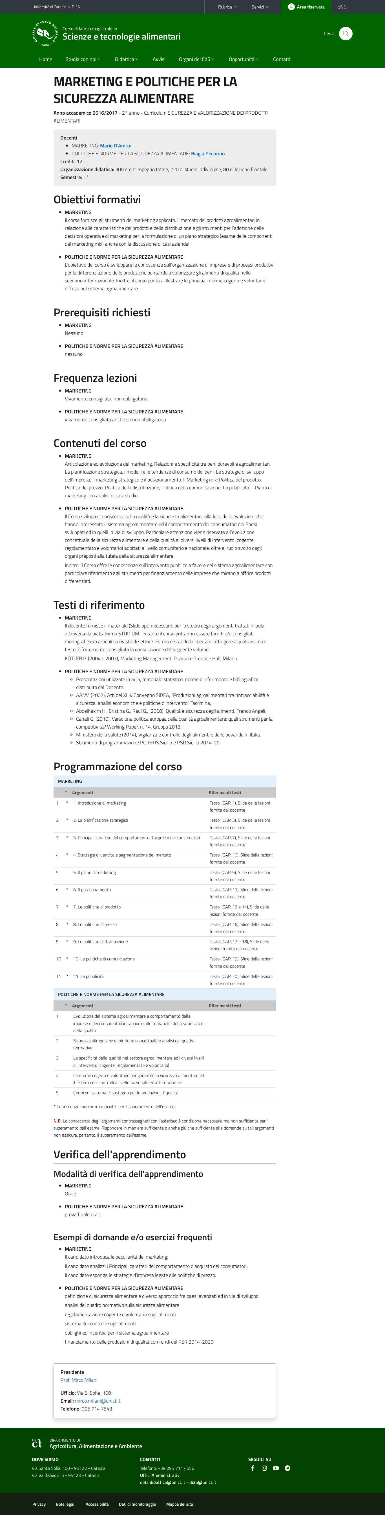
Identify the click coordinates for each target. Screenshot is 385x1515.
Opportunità (242, 59)
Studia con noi (81, 59)
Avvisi (159, 59)
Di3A (76, 7)
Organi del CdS (194, 59)
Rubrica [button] (225, 6)
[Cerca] (346, 33)
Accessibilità (97, 1504)
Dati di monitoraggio (137, 1504)
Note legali (66, 1504)
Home (45, 59)
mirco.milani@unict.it (97, 1401)
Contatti (281, 59)
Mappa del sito (179, 1504)
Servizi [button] (258, 6)
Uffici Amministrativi (160, 1475)
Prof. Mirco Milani (79, 1380)
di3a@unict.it (202, 1482)
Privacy (39, 1504)
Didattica (124, 59)
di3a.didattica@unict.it (162, 1482)
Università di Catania (49, 7)
